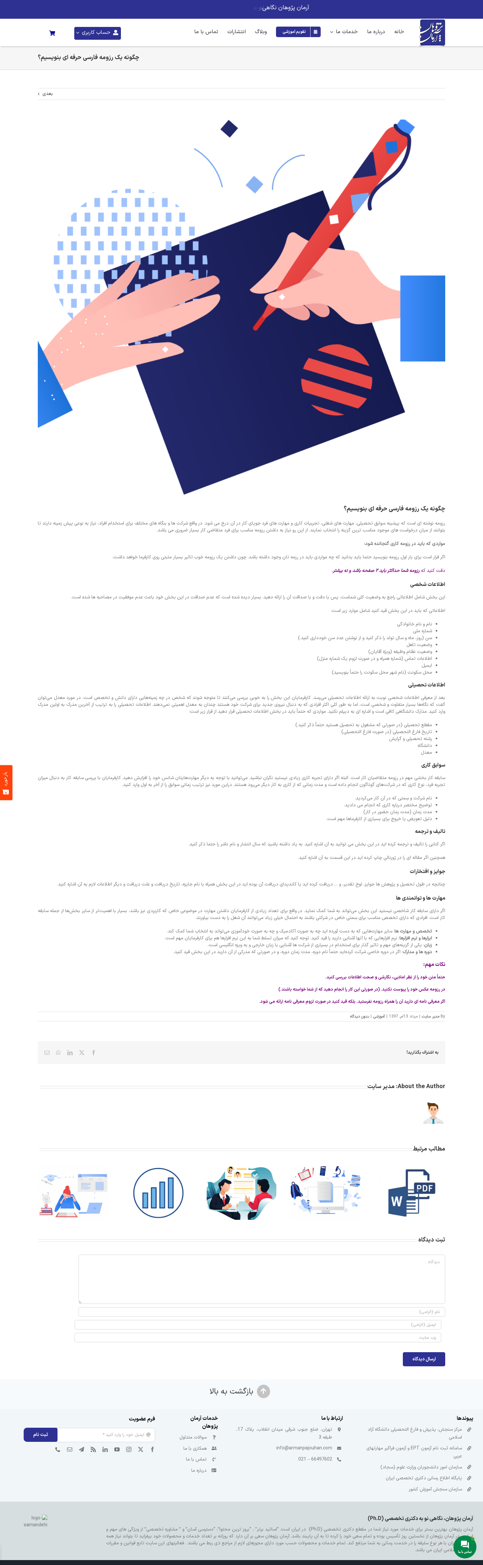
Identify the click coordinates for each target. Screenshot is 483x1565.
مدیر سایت (430, 1016)
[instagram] (128, 1449)
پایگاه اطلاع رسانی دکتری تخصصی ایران (424, 1478)
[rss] (93, 1449)
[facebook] (152, 1449)
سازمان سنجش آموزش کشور (435, 1489)
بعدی (47, 93)
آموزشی (379, 1016)
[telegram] (81, 1449)
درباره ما (199, 1470)
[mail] (69, 1449)
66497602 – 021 (315, 1459)
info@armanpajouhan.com (304, 1448)
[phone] (57, 1449)
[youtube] (117, 1449)
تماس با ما (196, 1459)
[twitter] (140, 1449)
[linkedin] (105, 1449)
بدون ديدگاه (359, 1016)
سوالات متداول (193, 1437)
